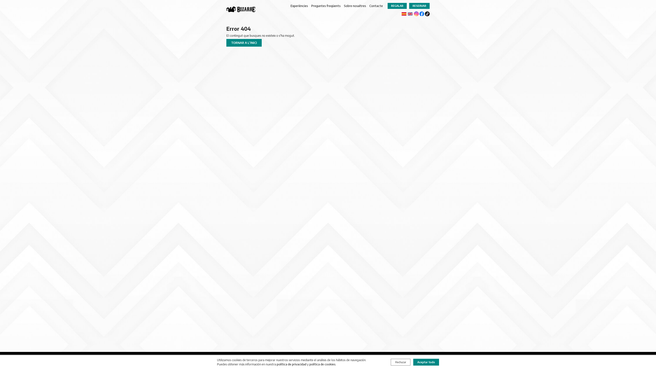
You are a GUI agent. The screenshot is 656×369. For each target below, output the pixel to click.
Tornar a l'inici (244, 43)
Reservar (419, 6)
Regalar (397, 6)
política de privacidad (291, 364)
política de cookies (322, 364)
